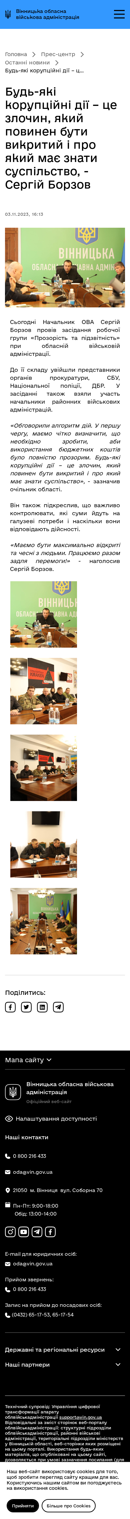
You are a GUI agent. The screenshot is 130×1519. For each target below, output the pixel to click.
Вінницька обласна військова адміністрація (47, 14)
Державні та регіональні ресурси (55, 1349)
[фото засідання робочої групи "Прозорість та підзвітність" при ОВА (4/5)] (43, 844)
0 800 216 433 (29, 1289)
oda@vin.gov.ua (33, 1263)
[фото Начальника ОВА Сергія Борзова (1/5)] (43, 614)
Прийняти (23, 1505)
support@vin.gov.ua (80, 1417)
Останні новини (27, 62)
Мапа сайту (24, 1060)
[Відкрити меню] (119, 14)
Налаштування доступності (56, 1118)
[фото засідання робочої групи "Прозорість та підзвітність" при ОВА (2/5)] (43, 691)
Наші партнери (27, 1364)
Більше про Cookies (69, 1505)
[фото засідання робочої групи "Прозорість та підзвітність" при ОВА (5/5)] (43, 921)
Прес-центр (58, 54)
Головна (16, 54)
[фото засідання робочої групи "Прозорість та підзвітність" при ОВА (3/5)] (43, 768)
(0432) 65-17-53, (31, 1315)
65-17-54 (63, 1315)
